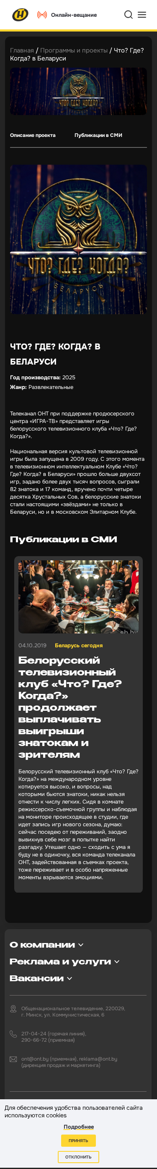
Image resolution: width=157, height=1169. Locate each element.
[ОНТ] (20, 14)
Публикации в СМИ (98, 135)
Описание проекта (33, 135)
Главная (22, 50)
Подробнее (79, 1126)
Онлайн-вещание (74, 14)
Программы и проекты (74, 50)
